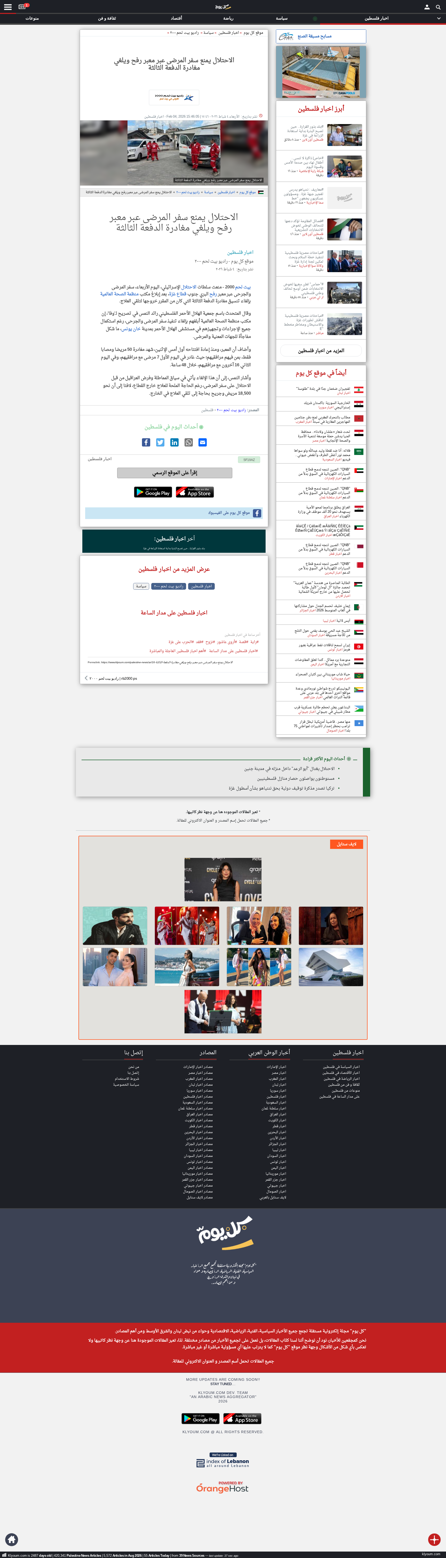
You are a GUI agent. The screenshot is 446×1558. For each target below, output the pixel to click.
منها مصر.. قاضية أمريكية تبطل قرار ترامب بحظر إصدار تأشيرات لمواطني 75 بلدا (322, 726)
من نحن (133, 1067)
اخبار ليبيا (279, 1150)
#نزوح (210, 642)
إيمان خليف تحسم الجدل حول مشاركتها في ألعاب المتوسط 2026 (322, 608)
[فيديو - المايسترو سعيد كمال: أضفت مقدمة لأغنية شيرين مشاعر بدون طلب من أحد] (223, 1012)
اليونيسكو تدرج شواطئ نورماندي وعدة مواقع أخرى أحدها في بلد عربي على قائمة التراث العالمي (323, 693)
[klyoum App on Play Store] (202, 1423)
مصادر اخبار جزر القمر (197, 1179)
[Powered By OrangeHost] (223, 1493)
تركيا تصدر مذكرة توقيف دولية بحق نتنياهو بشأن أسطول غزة (281, 788)
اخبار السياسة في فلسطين (341, 1067)
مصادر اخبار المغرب (199, 1079)
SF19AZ (249, 460)
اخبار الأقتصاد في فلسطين (341, 1073)
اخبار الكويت (277, 1120)
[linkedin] (174, 446)
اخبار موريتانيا (276, 1174)
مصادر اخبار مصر (200, 1073)
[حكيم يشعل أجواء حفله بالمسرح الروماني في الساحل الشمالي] (187, 925)
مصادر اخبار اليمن (200, 1168)
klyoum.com (431, 1554)
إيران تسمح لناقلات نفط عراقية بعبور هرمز (324, 647)
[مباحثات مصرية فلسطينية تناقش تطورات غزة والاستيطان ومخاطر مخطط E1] (344, 335)
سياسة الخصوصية (126, 1085)
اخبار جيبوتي (276, 1185)
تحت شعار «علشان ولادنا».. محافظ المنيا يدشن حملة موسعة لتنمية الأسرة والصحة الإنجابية (324, 436)
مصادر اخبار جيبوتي (198, 1185)
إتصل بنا (133, 1073)
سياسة (208, 32)
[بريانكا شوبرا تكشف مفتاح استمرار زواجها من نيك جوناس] (223, 880)
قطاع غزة (178, 294)
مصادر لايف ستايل (200, 1197)
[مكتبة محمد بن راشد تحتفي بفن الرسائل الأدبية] (331, 967)
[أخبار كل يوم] (223, 8)
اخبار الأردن (278, 1138)
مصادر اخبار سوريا (200, 1091)
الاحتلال (188, 287)
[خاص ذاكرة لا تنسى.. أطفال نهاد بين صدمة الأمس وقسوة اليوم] (344, 178)
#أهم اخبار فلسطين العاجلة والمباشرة (177, 651)
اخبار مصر (279, 1073)
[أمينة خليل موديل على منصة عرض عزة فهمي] (187, 967)
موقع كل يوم (253, 32)
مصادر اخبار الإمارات (198, 1067)
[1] (22, 6)
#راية (254, 642)
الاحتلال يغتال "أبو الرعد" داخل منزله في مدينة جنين (289, 769)
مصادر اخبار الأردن (199, 1138)
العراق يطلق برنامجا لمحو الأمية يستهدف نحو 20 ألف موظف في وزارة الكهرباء (324, 512)
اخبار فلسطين (226, 192)
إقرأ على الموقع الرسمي (174, 472)
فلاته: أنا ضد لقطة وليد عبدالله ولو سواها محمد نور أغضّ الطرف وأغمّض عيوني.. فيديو (322, 455)
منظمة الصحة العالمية (119, 294)
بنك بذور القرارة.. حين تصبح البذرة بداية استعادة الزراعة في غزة (174, 548)
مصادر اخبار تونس (200, 1162)
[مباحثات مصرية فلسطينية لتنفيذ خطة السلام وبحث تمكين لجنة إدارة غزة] (344, 272)
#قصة (243, 642)
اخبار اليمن (278, 1168)
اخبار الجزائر (277, 1144)
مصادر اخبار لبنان (201, 1085)
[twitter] (159, 446)
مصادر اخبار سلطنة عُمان (195, 1108)
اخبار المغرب (277, 1079)
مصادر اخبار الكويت (199, 1120)
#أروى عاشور (227, 642)
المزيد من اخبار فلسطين (321, 350)
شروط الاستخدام (127, 1079)
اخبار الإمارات (276, 1067)
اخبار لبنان (279, 1085)
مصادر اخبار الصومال (198, 1191)
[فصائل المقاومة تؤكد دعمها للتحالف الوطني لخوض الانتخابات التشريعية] (344, 241)
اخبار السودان (276, 1156)
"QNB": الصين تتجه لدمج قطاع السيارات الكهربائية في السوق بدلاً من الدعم (324, 474)
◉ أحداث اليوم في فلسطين (174, 427)
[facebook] (145, 446)
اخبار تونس (278, 1162)
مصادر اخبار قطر (201, 1126)
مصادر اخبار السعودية (197, 1102)
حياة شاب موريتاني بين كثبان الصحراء (323, 674)
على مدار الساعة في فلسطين (339, 1096)
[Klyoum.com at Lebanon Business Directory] (223, 1468)
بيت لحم (243, 287)
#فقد (199, 642)
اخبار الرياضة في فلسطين (342, 1079)
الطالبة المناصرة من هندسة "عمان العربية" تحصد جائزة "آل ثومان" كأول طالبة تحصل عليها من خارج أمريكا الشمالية (321, 587)
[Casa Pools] (321, 72)
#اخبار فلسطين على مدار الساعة (233, 651)
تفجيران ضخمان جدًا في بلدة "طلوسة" (323, 389)
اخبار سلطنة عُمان (273, 1108)
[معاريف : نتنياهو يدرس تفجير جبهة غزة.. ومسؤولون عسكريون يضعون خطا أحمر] (344, 209)
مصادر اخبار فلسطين (198, 1096)
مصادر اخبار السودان (198, 1156)
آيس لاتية (343, 621)
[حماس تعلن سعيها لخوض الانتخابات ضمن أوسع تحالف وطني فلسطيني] (344, 304)
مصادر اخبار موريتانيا (197, 1174)
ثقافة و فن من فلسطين (344, 1085)
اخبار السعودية (276, 1102)
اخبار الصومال (276, 1191)
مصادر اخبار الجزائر (199, 1144)
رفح (213, 294)
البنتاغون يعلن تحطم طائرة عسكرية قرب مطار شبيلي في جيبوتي (322, 709)
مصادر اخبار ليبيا (201, 1150)
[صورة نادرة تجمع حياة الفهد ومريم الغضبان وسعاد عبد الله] (331, 925)
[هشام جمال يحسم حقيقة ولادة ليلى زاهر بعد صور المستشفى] (115, 967)
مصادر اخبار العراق (199, 1114)
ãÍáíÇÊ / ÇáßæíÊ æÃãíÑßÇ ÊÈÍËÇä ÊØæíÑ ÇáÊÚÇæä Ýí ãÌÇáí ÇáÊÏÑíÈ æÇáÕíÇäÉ (322, 530)
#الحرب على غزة (181, 642)
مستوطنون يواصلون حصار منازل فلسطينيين (295, 779)
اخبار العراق (278, 1114)
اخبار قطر (279, 1126)
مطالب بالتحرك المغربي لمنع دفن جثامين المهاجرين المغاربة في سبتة (322, 419)
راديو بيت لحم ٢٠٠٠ (184, 32)
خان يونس (131, 329)
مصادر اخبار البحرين (198, 1132)
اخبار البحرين (277, 1132)
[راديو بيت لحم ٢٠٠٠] (174, 97)
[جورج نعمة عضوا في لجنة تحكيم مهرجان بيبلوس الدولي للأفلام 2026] (115, 925)
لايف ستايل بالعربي (272, 1197)
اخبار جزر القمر (275, 1179)
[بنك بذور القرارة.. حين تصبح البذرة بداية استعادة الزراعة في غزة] (344, 146)
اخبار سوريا (278, 1091)
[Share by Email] (202, 446)
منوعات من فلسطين (346, 1091)
